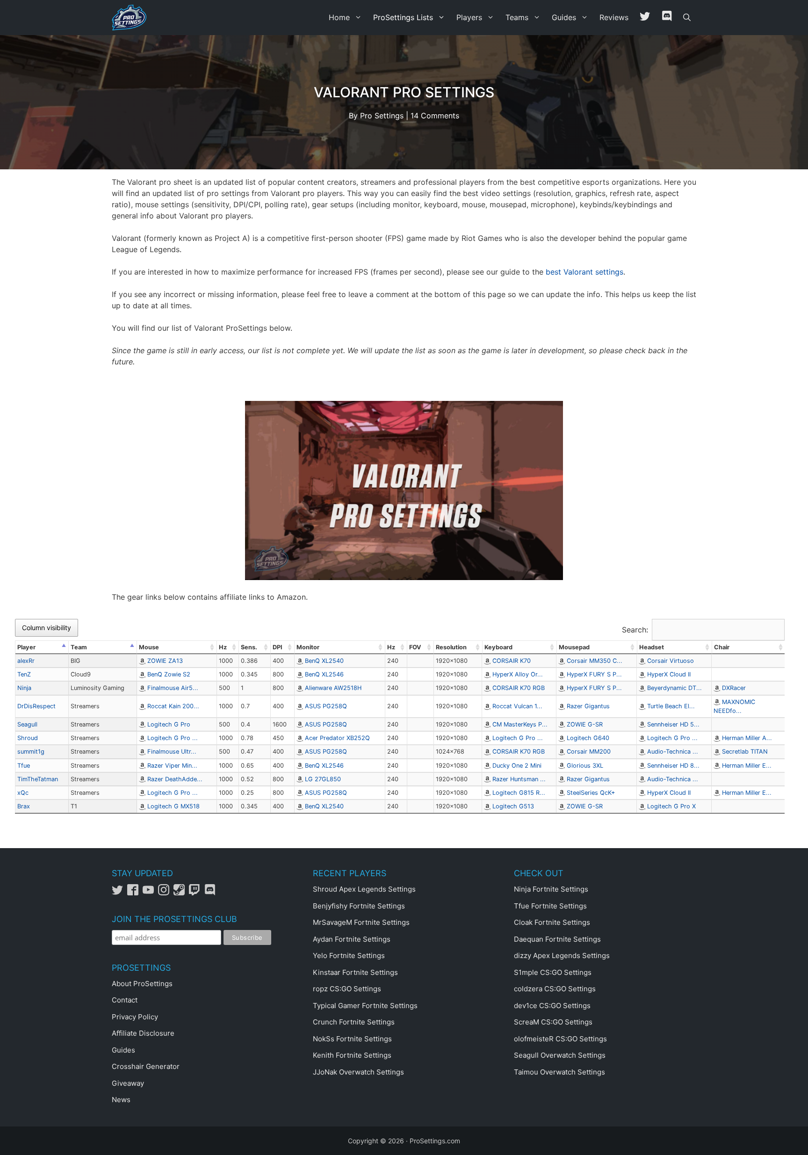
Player (26, 647)
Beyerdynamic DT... (674, 687)
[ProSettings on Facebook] (135, 892)
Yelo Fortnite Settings (349, 955)
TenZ (24, 674)
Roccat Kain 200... (173, 706)
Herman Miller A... (747, 737)
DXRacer (734, 687)
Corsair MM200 (589, 751)
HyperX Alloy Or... (517, 674)
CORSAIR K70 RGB (518, 687)
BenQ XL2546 (324, 674)
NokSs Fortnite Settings (352, 1038)
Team (79, 647)
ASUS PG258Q (326, 706)
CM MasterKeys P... (520, 724)
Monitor (307, 647)
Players (469, 17)
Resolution (451, 647)
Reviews (613, 17)
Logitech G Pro (168, 724)
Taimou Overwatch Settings (559, 1072)
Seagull (27, 724)
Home (339, 17)
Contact (124, 999)
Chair (721, 647)
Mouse (149, 647)
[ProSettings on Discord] (211, 892)
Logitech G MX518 (173, 806)
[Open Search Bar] (687, 17)
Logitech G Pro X (671, 806)
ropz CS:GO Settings (347, 988)
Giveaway (128, 1083)
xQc (23, 792)
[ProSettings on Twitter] (645, 17)
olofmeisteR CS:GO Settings (560, 1038)
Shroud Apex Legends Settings (364, 889)
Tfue (23, 765)
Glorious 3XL (585, 765)
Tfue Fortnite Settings (550, 905)
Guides (564, 17)
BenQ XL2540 (324, 660)
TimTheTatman (37, 779)
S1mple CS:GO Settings (553, 972)
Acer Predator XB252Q (337, 737)
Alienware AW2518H (333, 687)
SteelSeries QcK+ (591, 792)
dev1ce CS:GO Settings (552, 1005)
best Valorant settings (584, 271)
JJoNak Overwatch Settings (358, 1072)
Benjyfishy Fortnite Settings (359, 905)
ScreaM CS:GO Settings (553, 1021)
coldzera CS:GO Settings (555, 988)
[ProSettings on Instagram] (165, 892)
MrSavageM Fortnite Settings (361, 922)
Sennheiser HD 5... (673, 724)
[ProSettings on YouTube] (150, 892)
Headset (651, 647)
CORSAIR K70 (511, 660)
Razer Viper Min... (172, 765)
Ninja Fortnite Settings (551, 889)
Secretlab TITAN (745, 751)
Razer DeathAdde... (174, 779)
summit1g (30, 751)
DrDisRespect (36, 706)
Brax (23, 806)
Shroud (27, 737)
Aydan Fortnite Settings (351, 939)
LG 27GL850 (323, 779)
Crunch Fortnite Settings (354, 1021)
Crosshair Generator (146, 1066)
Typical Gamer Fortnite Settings (365, 1005)
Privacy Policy (135, 1016)
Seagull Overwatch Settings (560, 1055)
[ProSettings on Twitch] (196, 892)
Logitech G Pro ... (172, 737)
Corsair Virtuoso (670, 660)
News (121, 1099)
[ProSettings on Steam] (181, 892)
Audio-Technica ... (672, 751)
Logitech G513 (513, 806)
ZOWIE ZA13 (165, 660)
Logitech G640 (588, 737)
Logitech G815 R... (518, 792)
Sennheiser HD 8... (673, 765)
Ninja (24, 687)
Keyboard (498, 647)
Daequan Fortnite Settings (557, 939)
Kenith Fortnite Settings (352, 1055)
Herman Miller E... (747, 765)
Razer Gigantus (588, 706)
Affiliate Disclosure (143, 1033)
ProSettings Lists (403, 17)
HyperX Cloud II (669, 674)
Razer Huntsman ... (519, 779)
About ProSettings (142, 983)
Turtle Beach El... (671, 706)
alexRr (26, 660)
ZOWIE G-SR (585, 724)
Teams (516, 17)
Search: (635, 629)
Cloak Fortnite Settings (552, 922)
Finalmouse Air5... (172, 687)
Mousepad (574, 647)
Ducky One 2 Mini (516, 765)
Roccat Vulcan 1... (517, 706)
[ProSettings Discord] (667, 17)
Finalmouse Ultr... (171, 751)
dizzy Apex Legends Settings (562, 955)
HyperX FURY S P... (594, 674)
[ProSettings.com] (131, 17)
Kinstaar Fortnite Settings (355, 972)
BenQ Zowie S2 (168, 674)
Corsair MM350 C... (594, 660)
